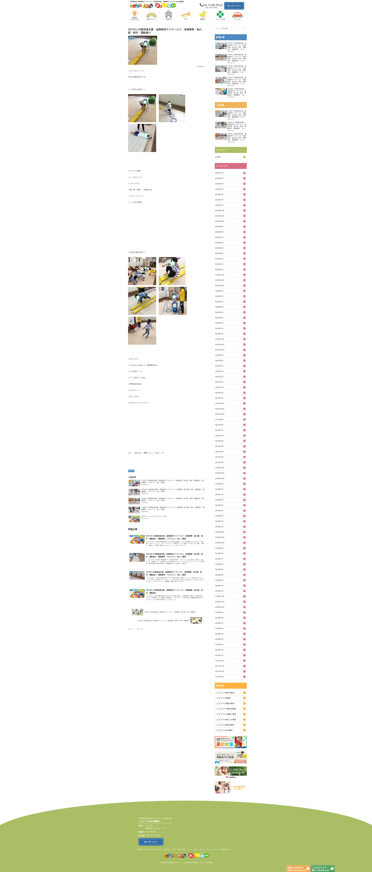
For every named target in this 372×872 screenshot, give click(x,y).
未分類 (132, 471)
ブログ (174, 849)
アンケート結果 (192, 849)
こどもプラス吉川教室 (224, 730)
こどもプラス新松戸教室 (224, 693)
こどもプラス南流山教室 (224, 725)
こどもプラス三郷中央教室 (225, 709)
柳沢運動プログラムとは (144, 849)
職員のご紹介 (182, 849)
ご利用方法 (167, 849)
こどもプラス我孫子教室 (224, 703)
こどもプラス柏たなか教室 (225, 720)
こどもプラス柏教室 (223, 698)
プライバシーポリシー (212, 849)
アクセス (201, 849)
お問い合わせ (235, 6)
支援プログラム (157, 849)
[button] (244, 28)
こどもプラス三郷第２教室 (225, 714)
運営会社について (226, 849)
